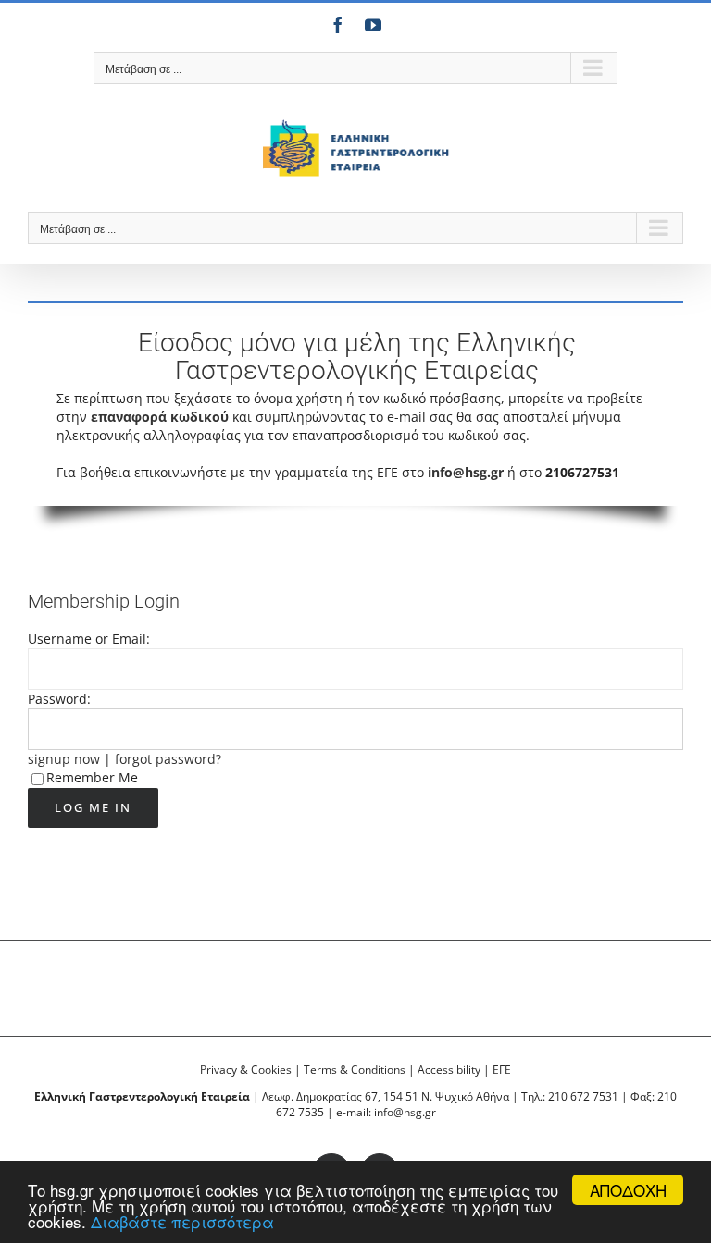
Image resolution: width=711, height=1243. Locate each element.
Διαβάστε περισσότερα (182, 1221)
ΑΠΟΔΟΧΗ (628, 1189)
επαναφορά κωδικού (160, 416)
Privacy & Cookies (246, 1069)
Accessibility (449, 1069)
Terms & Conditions (354, 1069)
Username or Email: (89, 638)
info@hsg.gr (466, 472)
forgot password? (168, 759)
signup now (64, 759)
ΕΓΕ (502, 1069)
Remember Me (92, 777)
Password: (59, 699)
